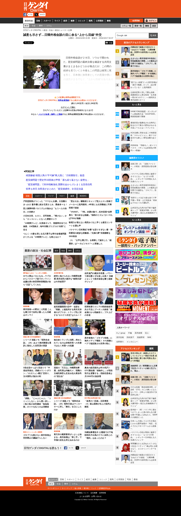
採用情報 (102, 493)
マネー (62, 196)
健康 (72, 21)
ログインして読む (68, 107)
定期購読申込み (104, 488)
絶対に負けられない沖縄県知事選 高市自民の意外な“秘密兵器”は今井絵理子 (68, 279)
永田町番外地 (58, 273)
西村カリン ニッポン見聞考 (32, 432)
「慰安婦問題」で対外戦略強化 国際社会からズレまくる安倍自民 (59, 184)
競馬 (90, 21)
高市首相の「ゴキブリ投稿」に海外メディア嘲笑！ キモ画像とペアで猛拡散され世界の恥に (99, 341)
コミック (81, 21)
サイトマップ (67, 488)
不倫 (130, 333)
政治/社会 (29, 21)
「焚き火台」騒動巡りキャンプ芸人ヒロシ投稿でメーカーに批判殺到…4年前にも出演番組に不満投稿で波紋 (90, 204)
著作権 (86, 488)
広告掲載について (82, 493)
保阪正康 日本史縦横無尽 (32, 337)
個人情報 (77, 488)
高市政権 (138, 333)
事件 (70, 251)
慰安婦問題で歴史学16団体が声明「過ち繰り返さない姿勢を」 (58, 180)
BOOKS (83, 196)
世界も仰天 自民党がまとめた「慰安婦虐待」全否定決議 (54, 189)
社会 (63, 251)
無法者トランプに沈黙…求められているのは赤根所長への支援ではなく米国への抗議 (68, 343)
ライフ (57, 21)
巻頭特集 (26, 306)
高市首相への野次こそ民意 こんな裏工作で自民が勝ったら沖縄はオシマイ (37, 312)
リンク (93, 488)
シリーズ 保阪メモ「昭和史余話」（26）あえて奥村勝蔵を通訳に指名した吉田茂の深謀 (37, 343)
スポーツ (47, 21)
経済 (65, 21)
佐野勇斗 (120, 342)
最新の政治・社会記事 (38, 250)
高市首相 (120, 337)
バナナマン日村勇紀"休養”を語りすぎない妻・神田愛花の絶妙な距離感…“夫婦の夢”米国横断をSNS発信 (90, 232)
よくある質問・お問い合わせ (90, 496)
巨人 (147, 333)
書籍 (109, 21)
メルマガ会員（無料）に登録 (50, 114)
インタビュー (132, 342)
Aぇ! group (120, 333)
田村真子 (130, 337)
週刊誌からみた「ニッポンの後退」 (35, 273)
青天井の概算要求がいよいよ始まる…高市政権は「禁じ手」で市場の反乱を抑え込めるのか (68, 437)
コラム (77, 251)
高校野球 (140, 337)
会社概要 (93, 493)
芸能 (38, 21)
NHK (149, 337)
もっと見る (136, 104)
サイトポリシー (53, 488)
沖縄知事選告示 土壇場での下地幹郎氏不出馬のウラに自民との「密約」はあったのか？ (99, 435)
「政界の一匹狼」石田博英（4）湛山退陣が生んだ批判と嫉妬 (98, 404)
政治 (56, 251)
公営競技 (99, 21)
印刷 (110, 43)
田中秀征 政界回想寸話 (93, 398)
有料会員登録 (63, 100)
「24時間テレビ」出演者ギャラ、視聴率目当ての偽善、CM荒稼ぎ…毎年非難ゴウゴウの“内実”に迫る (45, 226)
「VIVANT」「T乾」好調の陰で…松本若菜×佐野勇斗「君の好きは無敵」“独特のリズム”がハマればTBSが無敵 (90, 215)
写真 (129, 479)
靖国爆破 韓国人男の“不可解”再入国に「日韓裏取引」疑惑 (55, 175)
